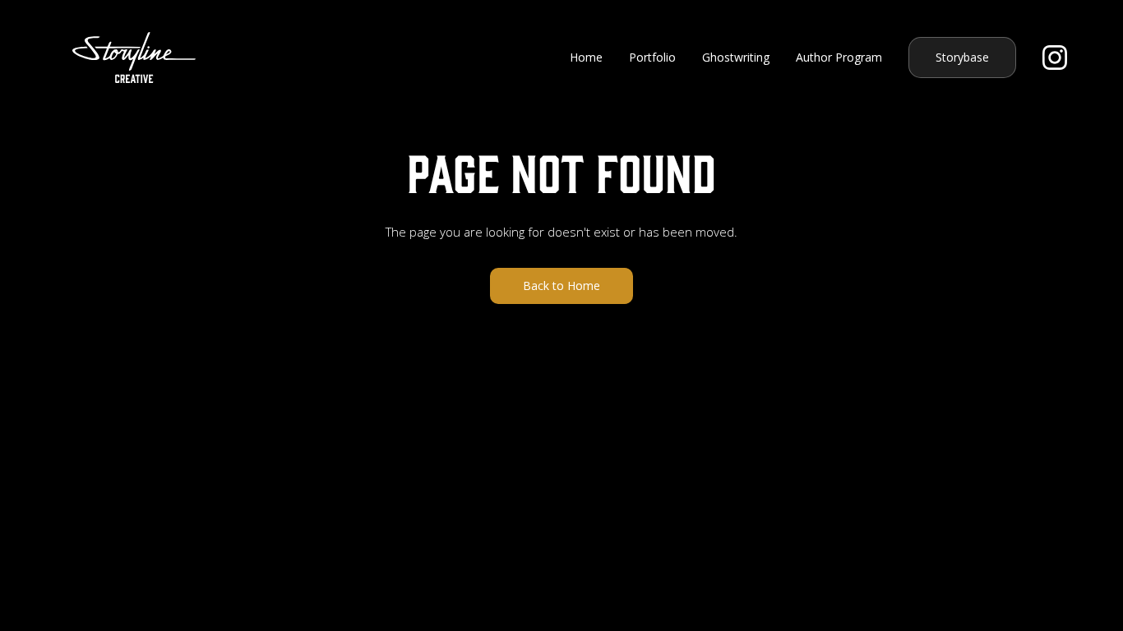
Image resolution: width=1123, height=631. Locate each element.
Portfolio (652, 57)
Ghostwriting (735, 57)
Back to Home (561, 285)
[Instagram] (1054, 57)
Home (586, 57)
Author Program (839, 57)
